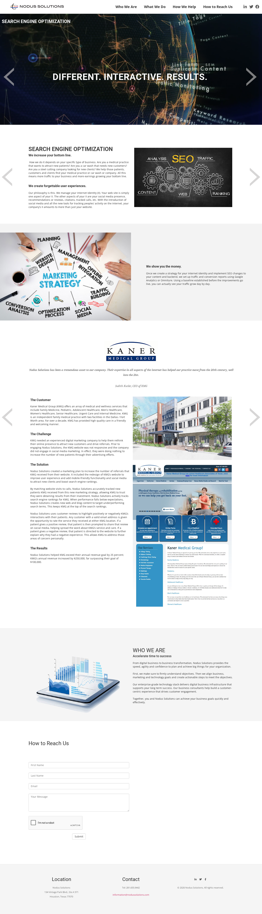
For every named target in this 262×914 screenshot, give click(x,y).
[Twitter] (251, 7)
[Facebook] (257, 7)
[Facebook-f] (205, 879)
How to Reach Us (218, 6)
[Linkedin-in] (245, 7)
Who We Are (126, 6)
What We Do (155, 6)
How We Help (184, 6)
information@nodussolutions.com (131, 894)
